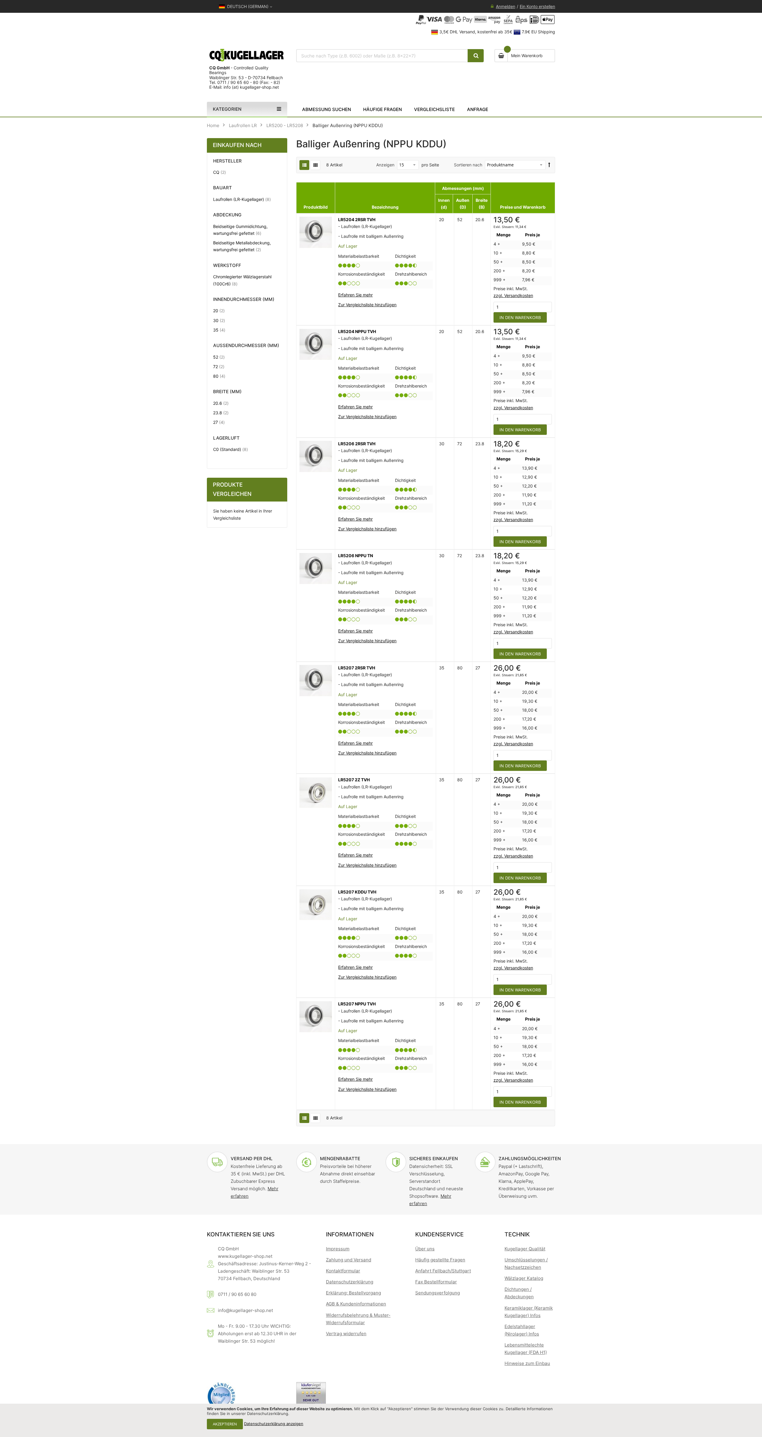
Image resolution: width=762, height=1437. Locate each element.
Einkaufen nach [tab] (237, 145)
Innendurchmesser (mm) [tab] (243, 299)
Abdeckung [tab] (227, 215)
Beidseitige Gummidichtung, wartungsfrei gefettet (242, 230)
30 (219, 320)
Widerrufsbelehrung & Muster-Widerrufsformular (358, 1318)
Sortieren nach (468, 164)
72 (218, 366)
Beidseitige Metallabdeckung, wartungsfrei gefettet (242, 246)
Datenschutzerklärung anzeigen (273, 1423)
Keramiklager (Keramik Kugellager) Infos (529, 1311)
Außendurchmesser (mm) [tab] (246, 345)
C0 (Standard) (230, 449)
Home (213, 125)
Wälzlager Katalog (524, 1278)
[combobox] (382, 56)
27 (219, 422)
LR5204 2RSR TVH (356, 219)
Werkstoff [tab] (227, 265)
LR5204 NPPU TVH (357, 331)
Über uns (425, 1249)
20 (219, 310)
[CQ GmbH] (247, 55)
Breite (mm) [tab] (227, 391)
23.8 (221, 412)
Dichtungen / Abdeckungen (519, 1292)
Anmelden (505, 6)
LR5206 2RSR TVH (356, 443)
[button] (367, 304)
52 (219, 357)
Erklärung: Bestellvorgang (353, 1293)
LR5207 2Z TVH (354, 779)
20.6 (221, 403)
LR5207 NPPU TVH (357, 1003)
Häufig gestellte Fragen (440, 1260)
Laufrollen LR (243, 125)
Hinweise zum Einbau (527, 1363)
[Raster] (315, 165)
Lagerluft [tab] (226, 438)
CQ (219, 172)
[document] (381, 1420)
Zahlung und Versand (348, 1260)
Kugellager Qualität (525, 1249)
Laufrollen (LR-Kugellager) (242, 199)
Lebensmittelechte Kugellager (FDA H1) (526, 1348)
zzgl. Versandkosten (513, 295)
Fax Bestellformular (436, 1282)
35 (219, 329)
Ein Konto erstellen (537, 6)
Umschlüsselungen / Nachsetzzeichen (526, 1263)
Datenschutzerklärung (349, 1282)
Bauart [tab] (222, 187)
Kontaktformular (343, 1271)
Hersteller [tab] (227, 161)
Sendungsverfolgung (437, 1293)
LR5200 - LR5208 (284, 125)
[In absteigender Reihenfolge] (549, 164)
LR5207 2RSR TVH (356, 667)
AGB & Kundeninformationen (356, 1304)
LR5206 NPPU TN (355, 555)
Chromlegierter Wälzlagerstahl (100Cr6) (242, 280)
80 (219, 376)
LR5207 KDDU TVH (357, 891)
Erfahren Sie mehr (355, 294)
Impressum (337, 1249)
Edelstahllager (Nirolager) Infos (522, 1330)
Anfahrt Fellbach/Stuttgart (443, 1271)
